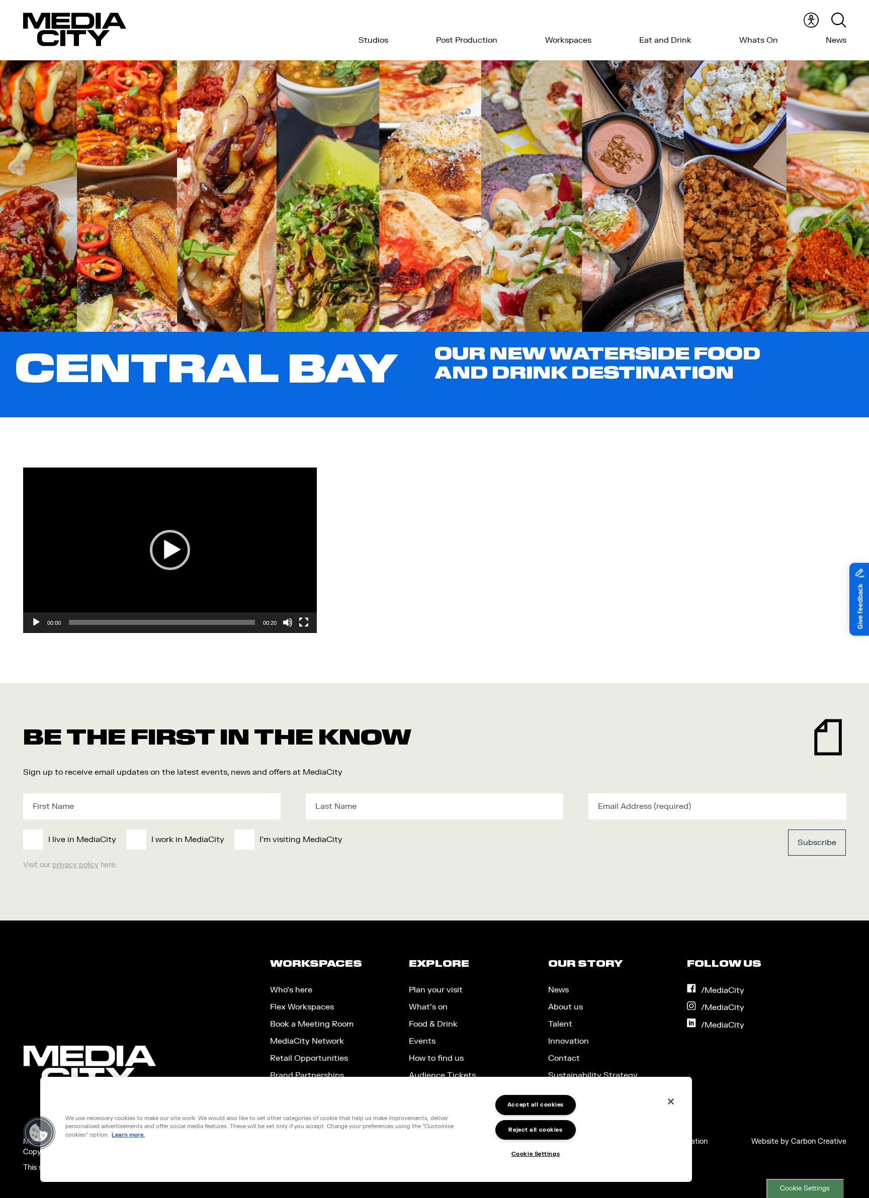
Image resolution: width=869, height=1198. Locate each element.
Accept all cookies (535, 1105)
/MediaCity (722, 990)
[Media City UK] (74, 30)
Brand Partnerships (307, 1075)
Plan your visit (436, 990)
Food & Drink (433, 1024)
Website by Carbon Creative (798, 1141)
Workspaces (568, 40)
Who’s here (291, 990)
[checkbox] (350, 840)
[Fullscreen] (304, 622)
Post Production (466, 40)
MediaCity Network (307, 1041)
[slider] (162, 622)
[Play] (36, 622)
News (836, 40)
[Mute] (288, 622)
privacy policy (75, 865)
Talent (560, 1024)
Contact (564, 1058)
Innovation (568, 1041)
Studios (373, 40)
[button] (170, 550)
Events (422, 1041)
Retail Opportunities (309, 1058)
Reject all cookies (535, 1130)
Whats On (758, 40)
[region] (366, 1129)
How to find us (436, 1058)
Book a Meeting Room (312, 1024)
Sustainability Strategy (593, 1075)
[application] (170, 550)
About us (565, 1007)
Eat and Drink (665, 40)
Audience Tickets (442, 1075)
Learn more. (128, 1135)
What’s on (428, 1007)
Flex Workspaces (302, 1007)
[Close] (671, 1101)
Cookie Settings (805, 1188)
